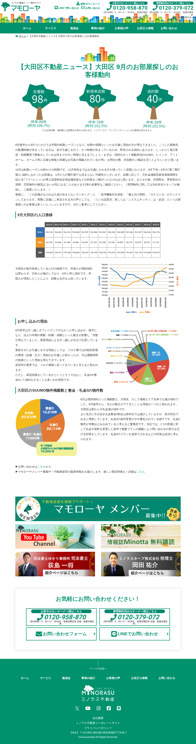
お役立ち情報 (145, 28)
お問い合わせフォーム (65, 633)
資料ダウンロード (90, 4)
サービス (50, 28)
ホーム (27, 28)
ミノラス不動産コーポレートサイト (98, 723)
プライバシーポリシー (98, 728)
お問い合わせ (92, 8)
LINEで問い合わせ (68, 8)
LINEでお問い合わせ (138, 633)
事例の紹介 (98, 28)
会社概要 (98, 718)
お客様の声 (121, 28)
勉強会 (74, 28)
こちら (41, 466)
